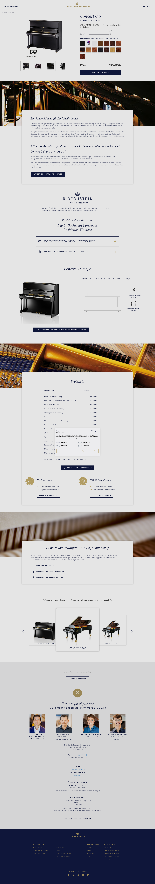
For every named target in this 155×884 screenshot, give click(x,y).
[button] (59, 431)
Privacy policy (95, 431)
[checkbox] (58, 442)
